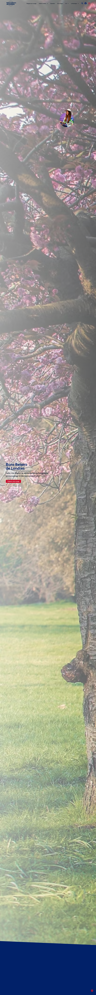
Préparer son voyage (31, 3)
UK (66, 3)
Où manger (60, 3)
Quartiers (52, 3)
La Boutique (74, 3)
